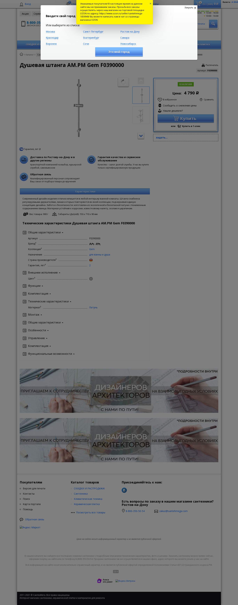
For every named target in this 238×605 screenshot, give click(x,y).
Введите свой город (60, 16)
